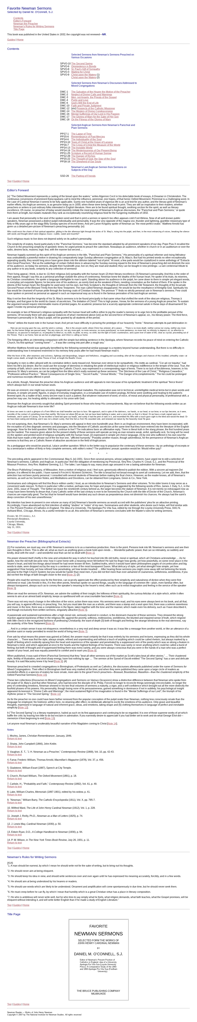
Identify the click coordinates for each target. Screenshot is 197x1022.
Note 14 (112, 723)
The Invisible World (81, 147)
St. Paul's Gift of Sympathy (85, 69)
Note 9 (58, 661)
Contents (18, 18)
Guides (11, 39)
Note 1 (90, 553)
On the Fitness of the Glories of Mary (91, 119)
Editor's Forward (22, 21)
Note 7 (82, 631)
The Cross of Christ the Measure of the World (95, 145)
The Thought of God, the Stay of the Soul (93, 158)
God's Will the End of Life (85, 103)
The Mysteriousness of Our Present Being (94, 150)
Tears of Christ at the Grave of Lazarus (92, 142)
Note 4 (118, 596)
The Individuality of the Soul (86, 139)
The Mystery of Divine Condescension (92, 111)
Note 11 (55, 694)
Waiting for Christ (80, 72)
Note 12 (23, 707)
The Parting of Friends (83, 176)
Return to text (14, 738)
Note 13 (49, 718)
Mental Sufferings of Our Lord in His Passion (95, 114)
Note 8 (92, 650)
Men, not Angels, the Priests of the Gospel (94, 97)
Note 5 (82, 610)
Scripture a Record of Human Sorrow (91, 153)
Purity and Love (79, 100)
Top (9, 181)
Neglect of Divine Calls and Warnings (91, 94)
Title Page (18, 29)
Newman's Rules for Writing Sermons (33, 26)
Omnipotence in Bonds (83, 66)
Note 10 (41, 675)
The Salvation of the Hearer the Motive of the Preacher (100, 91)
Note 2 (71, 574)
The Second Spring (81, 63)
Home (20, 39)
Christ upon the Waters (83, 74)
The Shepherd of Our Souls (86, 161)
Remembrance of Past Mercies (88, 136)
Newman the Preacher (25, 23)
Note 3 (11, 588)
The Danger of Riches (83, 156)
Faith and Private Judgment (86, 105)
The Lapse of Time (81, 134)
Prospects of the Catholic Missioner (95, 108)
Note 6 (50, 623)
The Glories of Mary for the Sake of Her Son (95, 116)
